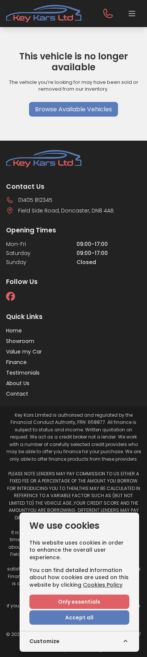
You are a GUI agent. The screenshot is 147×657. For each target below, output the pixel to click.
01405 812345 (35, 200)
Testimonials (23, 372)
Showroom (20, 341)
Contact (17, 394)
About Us (17, 383)
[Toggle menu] (132, 14)
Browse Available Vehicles (73, 109)
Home (14, 330)
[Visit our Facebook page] (10, 296)
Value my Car (24, 351)
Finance (16, 362)
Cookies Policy (102, 585)
